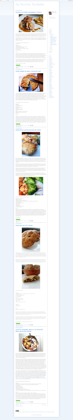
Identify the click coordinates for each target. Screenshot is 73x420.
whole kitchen (51, 97)
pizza (50, 84)
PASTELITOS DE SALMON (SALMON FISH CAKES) (28, 130)
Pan (49, 77)
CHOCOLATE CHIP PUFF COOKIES (24, 226)
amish (50, 56)
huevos (50, 74)
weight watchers (51, 96)
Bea (27, 363)
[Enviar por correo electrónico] (29, 220)
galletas (20, 126)
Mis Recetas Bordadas (30, 4)
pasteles (50, 79)
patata (50, 80)
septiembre (51, 36)
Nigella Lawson (32, 376)
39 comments (25, 125)
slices (50, 89)
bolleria (50, 59)
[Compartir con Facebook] (32, 66)
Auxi (20, 255)
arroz (50, 57)
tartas (50, 93)
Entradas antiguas (44, 404)
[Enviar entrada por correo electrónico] (28, 66)
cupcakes (50, 63)
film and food (51, 66)
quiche (50, 86)
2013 (50, 29)
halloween (50, 72)
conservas (50, 62)
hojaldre (50, 73)
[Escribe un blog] (30, 66)
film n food (50, 67)
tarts (49, 94)
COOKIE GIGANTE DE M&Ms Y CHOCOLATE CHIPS (28, 71)
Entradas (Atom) (21, 406)
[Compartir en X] (31, 66)
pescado (18, 221)
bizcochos (50, 58)
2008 (50, 52)
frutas (50, 69)
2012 (50, 30)
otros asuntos (51, 76)
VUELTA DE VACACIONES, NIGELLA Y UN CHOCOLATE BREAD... (53, 45)
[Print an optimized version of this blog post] (18, 65)
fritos (50, 68)
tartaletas (50, 92)
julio (50, 46)
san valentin (50, 87)
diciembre (51, 34)
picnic (50, 82)
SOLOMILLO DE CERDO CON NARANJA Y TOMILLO (29, 12)
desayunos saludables (51, 64)
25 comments (25, 220)
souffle (50, 91)
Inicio (31, 404)
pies (49, 83)
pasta (50, 78)
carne (18, 67)
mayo (51, 47)
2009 (50, 51)
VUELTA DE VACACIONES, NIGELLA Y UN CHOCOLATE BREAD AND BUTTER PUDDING (29, 330)
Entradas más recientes (18, 404)
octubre (51, 35)
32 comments (25, 66)
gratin (50, 71)
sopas (50, 90)
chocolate (18, 126)
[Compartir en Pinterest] (32, 220)
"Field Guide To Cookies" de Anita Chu (40, 260)
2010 (50, 33)
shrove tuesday (51, 88)
